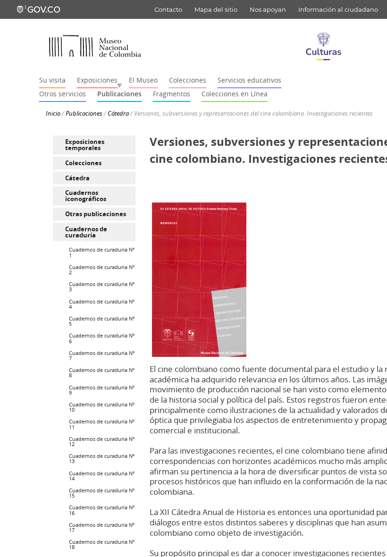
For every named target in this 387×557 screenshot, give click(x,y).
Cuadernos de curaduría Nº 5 (102, 321)
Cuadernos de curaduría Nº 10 (102, 407)
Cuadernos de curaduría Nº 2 (102, 269)
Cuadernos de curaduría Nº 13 (102, 458)
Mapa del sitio (215, 9)
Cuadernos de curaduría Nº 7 (102, 355)
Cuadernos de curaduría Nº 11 (102, 424)
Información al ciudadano (338, 9)
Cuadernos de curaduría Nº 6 (102, 338)
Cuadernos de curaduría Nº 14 (102, 476)
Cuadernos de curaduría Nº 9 (102, 390)
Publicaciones (84, 113)
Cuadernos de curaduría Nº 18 (102, 544)
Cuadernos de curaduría (86, 232)
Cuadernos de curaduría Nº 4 (102, 304)
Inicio (53, 113)
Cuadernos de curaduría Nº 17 (102, 527)
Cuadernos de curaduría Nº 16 (102, 510)
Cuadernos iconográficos (85, 195)
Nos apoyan (268, 9)
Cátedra (118, 113)
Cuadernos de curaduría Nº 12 (102, 441)
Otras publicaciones (95, 214)
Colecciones (83, 163)
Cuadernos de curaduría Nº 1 (102, 252)
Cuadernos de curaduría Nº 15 (102, 493)
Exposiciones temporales (84, 144)
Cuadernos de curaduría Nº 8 (102, 372)
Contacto (168, 9)
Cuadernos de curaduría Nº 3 (102, 286)
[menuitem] (94, 144)
